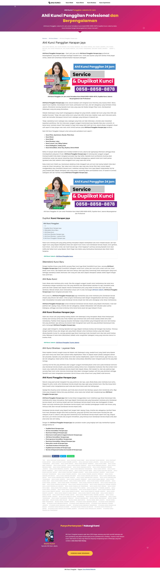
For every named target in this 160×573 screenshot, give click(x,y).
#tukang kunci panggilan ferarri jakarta (62, 508)
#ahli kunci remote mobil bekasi (66, 493)
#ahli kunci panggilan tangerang (76, 486)
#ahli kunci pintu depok (77, 488)
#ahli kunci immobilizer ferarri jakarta (61, 477)
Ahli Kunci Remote (69, 48)
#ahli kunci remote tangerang (96, 496)
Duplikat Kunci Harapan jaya (52, 228)
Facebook (56, 456)
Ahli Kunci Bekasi (53, 38)
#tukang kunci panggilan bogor (82, 507)
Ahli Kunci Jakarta (99, 46)
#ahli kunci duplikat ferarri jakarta (70, 472)
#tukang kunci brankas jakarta (60, 505)
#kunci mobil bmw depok (77, 500)
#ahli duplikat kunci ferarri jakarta (64, 462)
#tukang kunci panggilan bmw (58, 507)
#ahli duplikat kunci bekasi (56, 460)
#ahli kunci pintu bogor (59, 488)
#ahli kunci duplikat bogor (103, 470)
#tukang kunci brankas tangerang (85, 505)
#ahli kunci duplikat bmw (83, 470)
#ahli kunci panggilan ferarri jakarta (103, 484)
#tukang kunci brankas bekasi (86, 501)
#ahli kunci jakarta (58, 479)
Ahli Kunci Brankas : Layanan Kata (55, 236)
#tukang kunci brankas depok (79, 503)
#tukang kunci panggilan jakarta (90, 508)
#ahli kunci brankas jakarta (59, 469)
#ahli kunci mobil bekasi (96, 479)
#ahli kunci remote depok (70, 491)
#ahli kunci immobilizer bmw (66, 475)
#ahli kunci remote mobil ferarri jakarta (90, 494)
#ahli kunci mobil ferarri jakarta (98, 481)
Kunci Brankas (91, 2)
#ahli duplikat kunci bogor (95, 460)
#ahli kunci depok (100, 469)
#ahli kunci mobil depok (77, 481)
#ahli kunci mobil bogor (59, 481)
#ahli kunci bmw (100, 463)
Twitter (63, 456)
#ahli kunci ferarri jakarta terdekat (91, 474)
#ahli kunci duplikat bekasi (64, 470)
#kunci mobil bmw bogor (58, 500)
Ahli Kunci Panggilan (55, 48)
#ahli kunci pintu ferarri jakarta (98, 488)
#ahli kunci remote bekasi (88, 489)
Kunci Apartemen (104, 2)
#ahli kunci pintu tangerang (67, 489)
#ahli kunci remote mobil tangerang (71, 496)
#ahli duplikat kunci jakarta (88, 462)
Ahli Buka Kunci (49, 232)
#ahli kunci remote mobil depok (63, 494)
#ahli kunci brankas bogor (62, 467)
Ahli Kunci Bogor (60, 46)
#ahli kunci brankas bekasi (97, 465)
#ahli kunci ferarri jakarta (67, 474)
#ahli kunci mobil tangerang (68, 482)
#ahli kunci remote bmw (106, 489)
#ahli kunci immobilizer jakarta (87, 477)
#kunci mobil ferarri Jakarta (65, 501)
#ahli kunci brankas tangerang (81, 469)
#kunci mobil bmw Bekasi (98, 498)
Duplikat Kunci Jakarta (100, 48)
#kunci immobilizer (81, 498)
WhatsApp (71, 456)
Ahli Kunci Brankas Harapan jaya (54, 234)
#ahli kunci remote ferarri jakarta (93, 491)
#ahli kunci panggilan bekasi (89, 482)
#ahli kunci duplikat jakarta (95, 472)
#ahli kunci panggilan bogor (57, 484)
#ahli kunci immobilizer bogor (87, 475)
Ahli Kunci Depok (86, 46)
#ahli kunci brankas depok (82, 467)
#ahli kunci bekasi (67, 463)
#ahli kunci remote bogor (51, 491)
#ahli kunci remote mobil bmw (88, 493)
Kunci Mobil (69, 2)
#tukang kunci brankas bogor (57, 503)
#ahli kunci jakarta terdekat (77, 479)
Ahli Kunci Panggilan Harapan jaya (55, 238)
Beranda (44, 38)
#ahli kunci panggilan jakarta (52, 486)
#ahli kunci (55, 463)
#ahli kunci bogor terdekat (77, 465)
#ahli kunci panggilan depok (78, 484)
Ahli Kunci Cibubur (73, 46)
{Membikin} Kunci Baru (51, 230)
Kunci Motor (80, 2)
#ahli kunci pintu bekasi (98, 486)
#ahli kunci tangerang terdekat (63, 498)
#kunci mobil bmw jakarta (96, 500)
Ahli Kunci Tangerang (83, 48)
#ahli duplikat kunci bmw (75, 460)
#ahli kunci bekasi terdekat (84, 463)
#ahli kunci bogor (60, 465)
